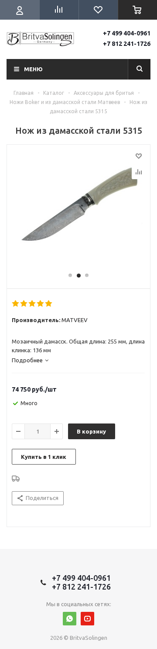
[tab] (30, 360)
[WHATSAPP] (69, 618)
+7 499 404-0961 (126, 33)
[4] (41, 303)
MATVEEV (74, 320)
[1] (16, 303)
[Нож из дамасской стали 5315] (78, 212)
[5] (49, 303)
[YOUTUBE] (87, 618)
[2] (24, 303)
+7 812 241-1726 (126, 44)
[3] (32, 303)
